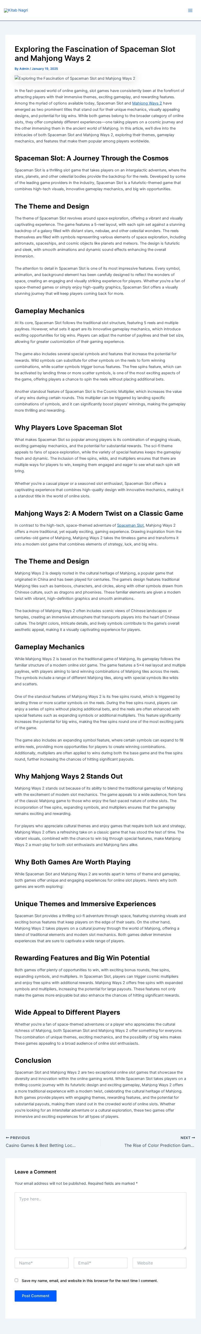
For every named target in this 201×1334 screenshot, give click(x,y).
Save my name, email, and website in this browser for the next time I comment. (90, 1280)
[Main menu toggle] (190, 10)
